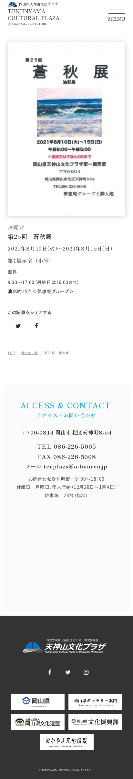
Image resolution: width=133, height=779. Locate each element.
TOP (11, 352)
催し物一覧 (29, 352)
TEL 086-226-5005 (66, 446)
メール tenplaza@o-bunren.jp (66, 466)
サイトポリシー (87, 770)
